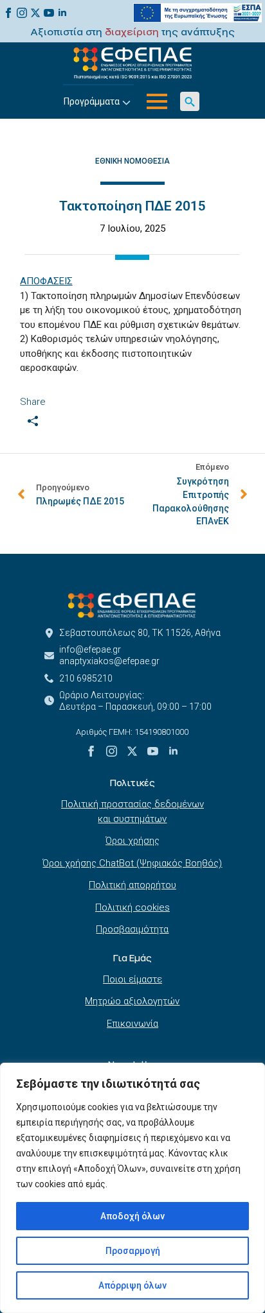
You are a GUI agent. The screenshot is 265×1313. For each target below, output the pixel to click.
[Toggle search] (189, 101)
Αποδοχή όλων (132, 1216)
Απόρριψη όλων (132, 1285)
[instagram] (22, 13)
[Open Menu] (157, 101)
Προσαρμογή (132, 1251)
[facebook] (8, 13)
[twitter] (35, 13)
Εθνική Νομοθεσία (132, 161)
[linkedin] (62, 13)
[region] (132, 1188)
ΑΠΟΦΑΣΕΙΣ (46, 281)
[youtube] (49, 13)
